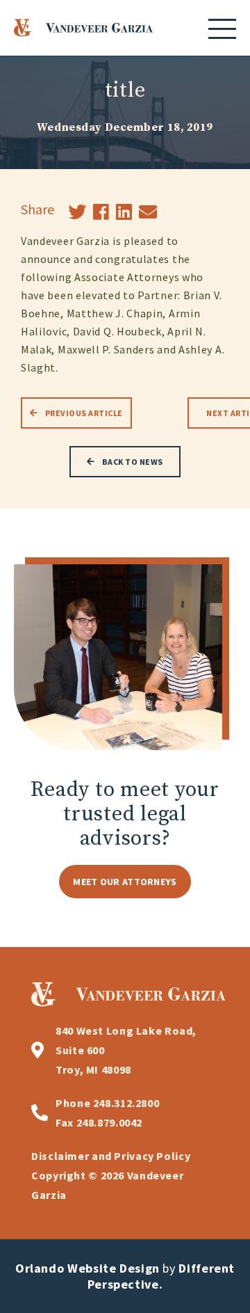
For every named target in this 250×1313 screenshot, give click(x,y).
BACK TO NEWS (132, 461)
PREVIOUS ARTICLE (84, 413)
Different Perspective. (161, 1276)
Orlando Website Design (87, 1268)
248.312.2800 (107, 1103)
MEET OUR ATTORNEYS (124, 881)
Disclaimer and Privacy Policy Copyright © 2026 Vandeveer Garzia (110, 1175)
